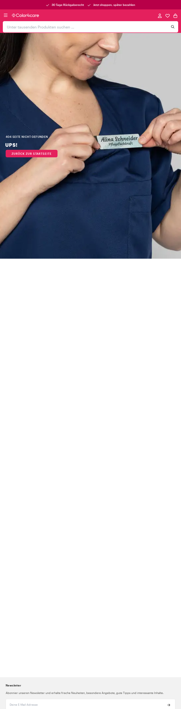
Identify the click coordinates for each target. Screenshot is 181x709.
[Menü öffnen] (6, 15)
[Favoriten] (167, 15)
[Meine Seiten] (160, 15)
